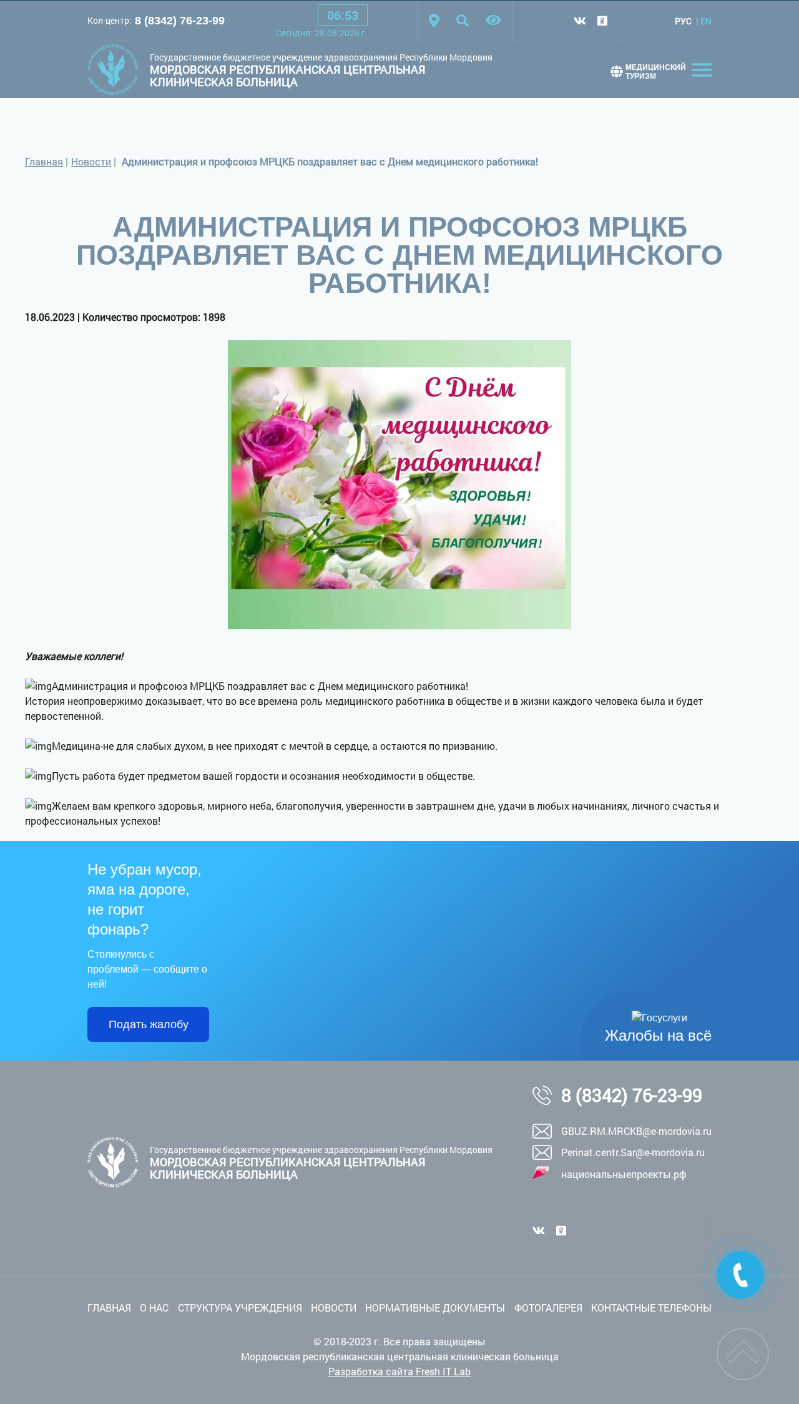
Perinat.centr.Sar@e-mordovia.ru (633, 1152)
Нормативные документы (435, 1307)
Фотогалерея (548, 1307)
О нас (154, 1307)
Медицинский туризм (655, 72)
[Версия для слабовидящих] (493, 20)
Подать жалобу (149, 1024)
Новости (91, 161)
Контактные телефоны (651, 1307)
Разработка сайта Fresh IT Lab (399, 1371)
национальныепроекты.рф (624, 1174)
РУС (683, 21)
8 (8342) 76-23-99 (180, 20)
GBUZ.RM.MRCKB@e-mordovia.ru (636, 1130)
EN (706, 21)
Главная (44, 161)
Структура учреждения (240, 1307)
